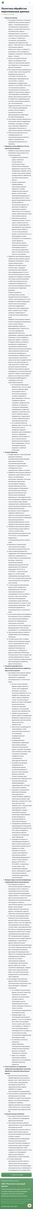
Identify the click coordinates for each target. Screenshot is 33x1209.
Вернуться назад (8, 14)
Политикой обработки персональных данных (13, 1203)
